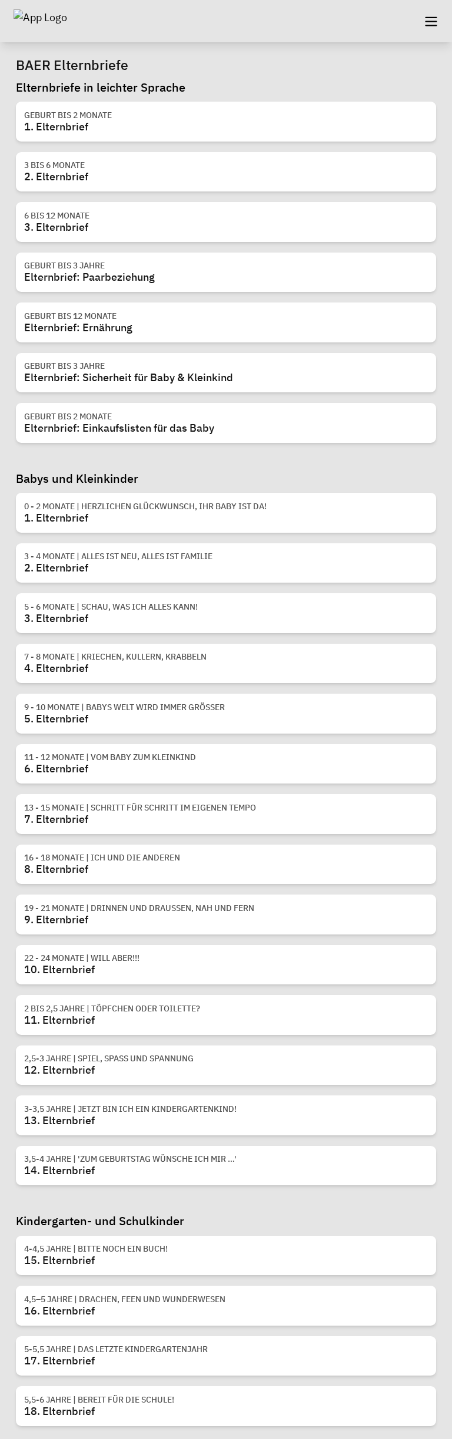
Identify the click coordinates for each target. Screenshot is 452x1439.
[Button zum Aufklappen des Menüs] (431, 21)
